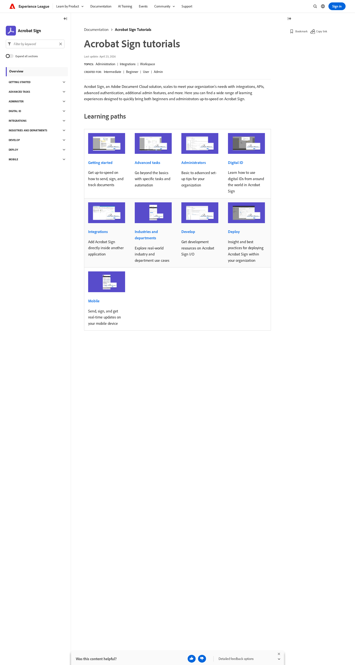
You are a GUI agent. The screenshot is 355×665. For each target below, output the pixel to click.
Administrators (193, 162)
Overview (16, 71)
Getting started (100, 162)
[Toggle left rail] (65, 19)
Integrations (127, 64)
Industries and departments (146, 234)
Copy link (321, 31)
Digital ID (235, 162)
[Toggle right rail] (289, 19)
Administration (105, 64)
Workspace (147, 64)
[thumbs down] (202, 659)
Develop (188, 231)
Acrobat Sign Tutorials (133, 29)
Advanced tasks (147, 162)
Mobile (93, 300)
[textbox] (35, 44)
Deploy (234, 231)
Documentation (96, 29)
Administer (16, 101)
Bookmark (301, 31)
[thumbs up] (192, 659)
